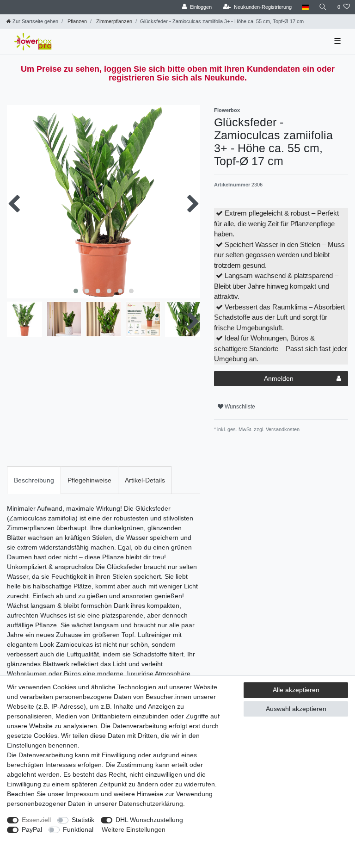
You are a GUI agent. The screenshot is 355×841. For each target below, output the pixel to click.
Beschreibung (34, 480)
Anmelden (279, 378)
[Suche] (323, 7)
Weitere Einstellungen (133, 829)
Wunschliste (239, 406)
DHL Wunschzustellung (149, 819)
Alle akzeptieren (296, 689)
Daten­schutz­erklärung (151, 803)
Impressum (82, 794)
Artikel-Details (145, 480)
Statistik (83, 819)
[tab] (34, 480)
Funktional (78, 829)
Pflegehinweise (89, 480)
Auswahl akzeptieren (296, 708)
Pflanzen (76, 21)
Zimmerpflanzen (113, 21)
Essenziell (36, 819)
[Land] (305, 7)
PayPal (32, 829)
